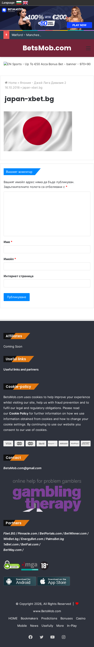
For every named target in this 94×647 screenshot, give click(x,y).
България (19, 2)
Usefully (47, 625)
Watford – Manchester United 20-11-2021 (41, 35)
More (60, 625)
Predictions (49, 618)
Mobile (22, 625)
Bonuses (66, 618)
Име (8, 242)
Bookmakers (29, 618)
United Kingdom (25, 2)
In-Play (72, 625)
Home (12, 82)
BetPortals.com (51, 533)
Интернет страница (19, 276)
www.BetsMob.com (47, 611)
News (34, 625)
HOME (13, 618)
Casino (81, 618)
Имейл (10, 259)
